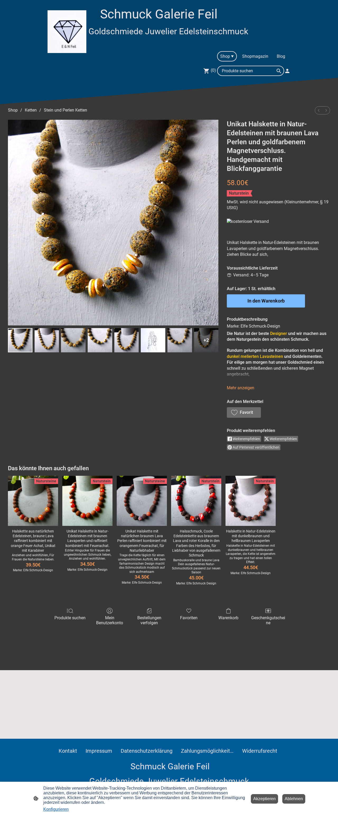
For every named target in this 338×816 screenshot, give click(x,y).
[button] (244, 412)
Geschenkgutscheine (268, 620)
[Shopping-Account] (287, 71)
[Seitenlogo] (67, 31)
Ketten (31, 110)
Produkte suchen (70, 617)
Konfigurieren (56, 809)
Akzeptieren (264, 798)
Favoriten (189, 617)
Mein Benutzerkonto (109, 620)
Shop (13, 110)
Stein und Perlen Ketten (65, 110)
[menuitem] (318, 110)
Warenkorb (228, 617)
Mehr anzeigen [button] (240, 387)
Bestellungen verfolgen (149, 620)
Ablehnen (294, 798)
